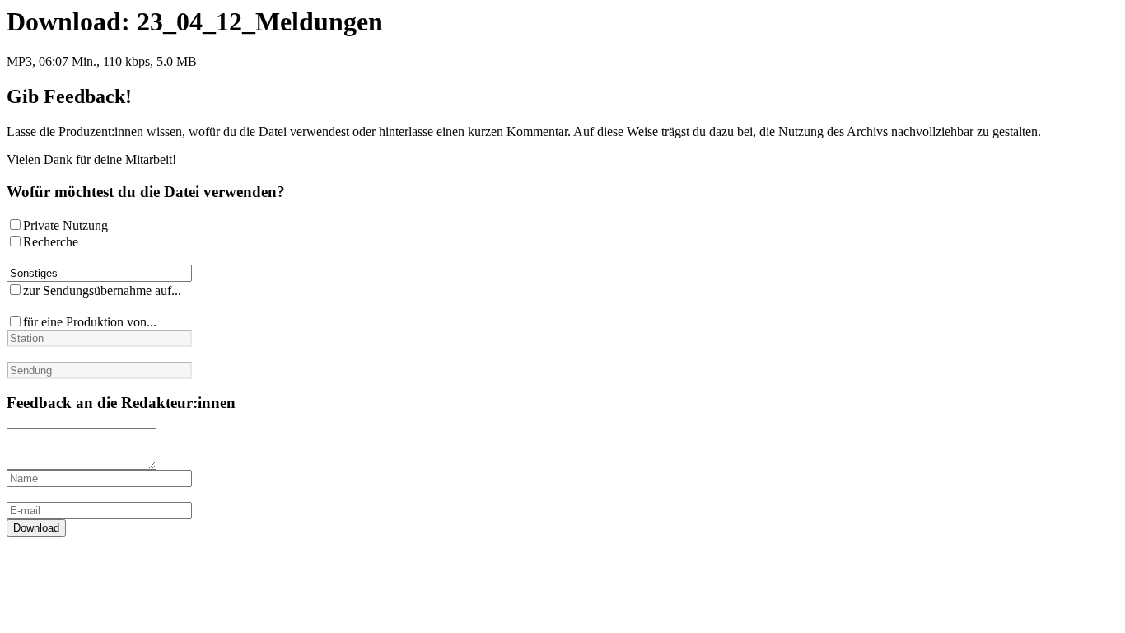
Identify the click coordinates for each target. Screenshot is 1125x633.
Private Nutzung (65, 225)
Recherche (50, 242)
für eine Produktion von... (89, 322)
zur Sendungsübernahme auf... (102, 291)
